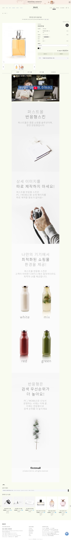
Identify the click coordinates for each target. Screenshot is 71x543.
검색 (68, 7)
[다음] (34, 67)
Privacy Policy (31, 530)
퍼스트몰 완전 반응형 (29, 508)
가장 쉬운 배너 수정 (63, 510)
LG (43, 38)
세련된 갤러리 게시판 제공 (40, 510)
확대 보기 (4, 62)
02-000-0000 (7, 529)
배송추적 (16, 536)
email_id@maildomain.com (54, 534)
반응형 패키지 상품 (7, 508)
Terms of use (31, 529)
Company (30, 528)
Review (30, 535)
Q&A (29, 534)
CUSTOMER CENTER (6, 526)
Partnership (31, 533)
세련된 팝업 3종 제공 (52, 510)
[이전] (3, 67)
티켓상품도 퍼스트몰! (18, 508)
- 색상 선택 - (40, 45)
